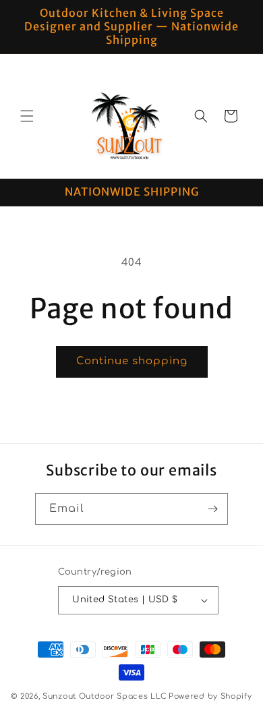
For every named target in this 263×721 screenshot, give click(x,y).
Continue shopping (131, 361)
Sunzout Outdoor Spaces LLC (104, 696)
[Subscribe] (212, 509)
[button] (27, 116)
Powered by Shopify (210, 696)
